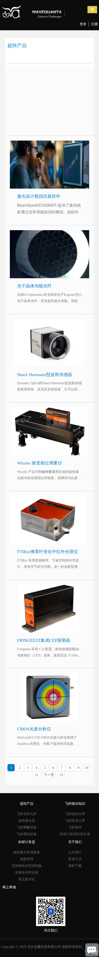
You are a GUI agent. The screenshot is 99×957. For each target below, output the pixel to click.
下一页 (49, 775)
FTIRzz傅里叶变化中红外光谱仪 (50, 500)
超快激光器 (26, 820)
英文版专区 (26, 879)
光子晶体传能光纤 (49, 235)
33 (61, 775)
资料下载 (75, 866)
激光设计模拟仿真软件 (49, 145)
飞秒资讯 (75, 827)
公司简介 (75, 852)
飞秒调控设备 (27, 834)
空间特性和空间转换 (27, 866)
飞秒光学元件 (27, 814)
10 (86, 768)
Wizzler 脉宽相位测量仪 (49, 412)
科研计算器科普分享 (75, 834)
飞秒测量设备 (27, 827)
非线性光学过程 (26, 872)
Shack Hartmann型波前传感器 (49, 323)
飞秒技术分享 (75, 820)
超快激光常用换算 (26, 852)
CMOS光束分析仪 (49, 678)
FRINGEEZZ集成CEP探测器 (50, 589)
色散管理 (26, 859)
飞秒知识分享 (75, 814)
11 (36, 775)
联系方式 (75, 859)
